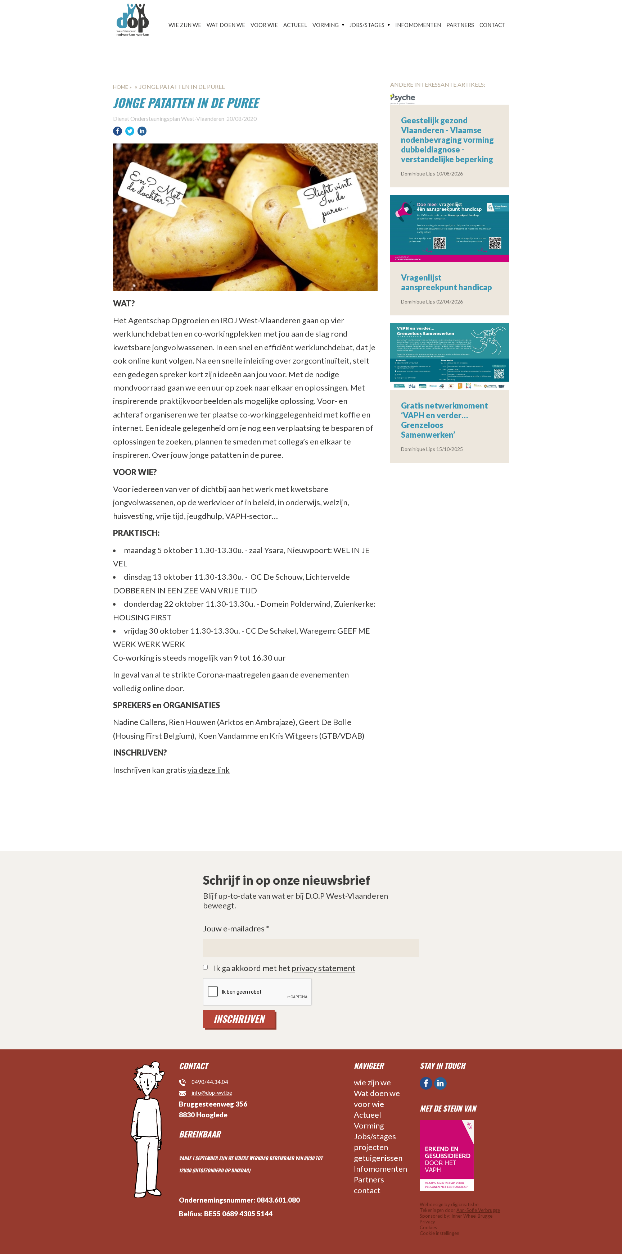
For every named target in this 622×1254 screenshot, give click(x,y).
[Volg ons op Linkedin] (440, 1083)
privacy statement (323, 968)
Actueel (295, 25)
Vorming (325, 25)
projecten (371, 1147)
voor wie (264, 25)
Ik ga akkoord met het (284, 968)
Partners (460, 25)
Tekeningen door (460, 1210)
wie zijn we (184, 25)
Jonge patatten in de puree (182, 86)
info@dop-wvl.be (211, 1092)
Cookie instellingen (439, 1233)
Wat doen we (226, 25)
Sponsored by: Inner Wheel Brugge (456, 1216)
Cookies (428, 1227)
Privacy (427, 1222)
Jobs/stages (367, 25)
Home (120, 87)
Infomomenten (418, 25)
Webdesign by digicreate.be (449, 1204)
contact (492, 25)
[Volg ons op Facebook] (426, 1083)
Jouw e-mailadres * (236, 928)
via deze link (209, 770)
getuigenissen (378, 1158)
